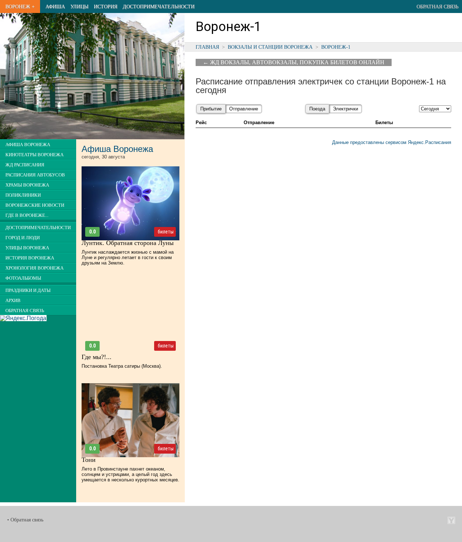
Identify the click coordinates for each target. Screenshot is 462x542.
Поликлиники (23, 195)
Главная (207, 47)
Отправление (243, 109)
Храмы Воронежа (27, 185)
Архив (13, 300)
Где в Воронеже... (26, 215)
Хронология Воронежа (34, 268)
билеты (166, 232)
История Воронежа (29, 258)
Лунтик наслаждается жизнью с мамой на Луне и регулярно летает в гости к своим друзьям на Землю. (128, 257)
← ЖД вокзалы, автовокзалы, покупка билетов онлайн (293, 62)
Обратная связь (437, 6)
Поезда (317, 109)
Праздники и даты (28, 290)
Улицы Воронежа (27, 247)
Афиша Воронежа (27, 144)
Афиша (55, 6)
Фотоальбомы (23, 278)
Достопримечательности (159, 6)
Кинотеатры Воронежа (34, 154)
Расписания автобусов (35, 175)
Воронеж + (20, 6)
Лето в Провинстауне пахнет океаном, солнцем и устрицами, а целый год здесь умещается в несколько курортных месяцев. (130, 474)
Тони (89, 459)
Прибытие (211, 109)
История (105, 6)
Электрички (345, 109)
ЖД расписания (24, 164)
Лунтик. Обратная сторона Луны (128, 242)
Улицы (79, 6)
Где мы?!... (97, 356)
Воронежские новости (34, 205)
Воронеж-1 (335, 47)
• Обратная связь (25, 520)
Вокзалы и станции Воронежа (270, 47)
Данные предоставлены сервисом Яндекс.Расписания (391, 142)
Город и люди (22, 237)
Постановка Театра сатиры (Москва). (122, 366)
